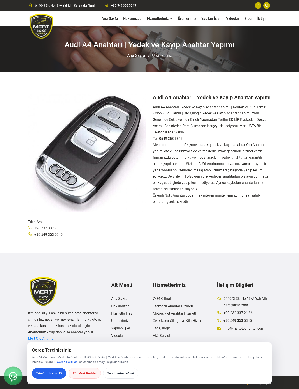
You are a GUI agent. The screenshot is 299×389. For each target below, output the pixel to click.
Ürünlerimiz (187, 18)
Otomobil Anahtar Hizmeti (173, 306)
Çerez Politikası (67, 362)
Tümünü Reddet (85, 373)
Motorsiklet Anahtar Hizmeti (174, 313)
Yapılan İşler (211, 18)
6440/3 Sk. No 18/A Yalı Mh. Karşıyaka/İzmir (65, 5)
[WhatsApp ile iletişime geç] (13, 376)
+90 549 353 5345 (123, 5)
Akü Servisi (161, 336)
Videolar (232, 18)
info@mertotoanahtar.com (243, 328)
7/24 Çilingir (162, 299)
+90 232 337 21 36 (48, 228)
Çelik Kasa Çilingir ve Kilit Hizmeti (178, 321)
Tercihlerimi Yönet (120, 373)
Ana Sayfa (110, 18)
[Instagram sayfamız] (266, 5)
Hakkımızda (132, 18)
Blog (248, 18)
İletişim (262, 18)
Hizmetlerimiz (158, 18)
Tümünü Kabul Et (49, 373)
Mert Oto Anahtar (41, 338)
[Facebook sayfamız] (258, 5)
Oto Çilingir (161, 328)
